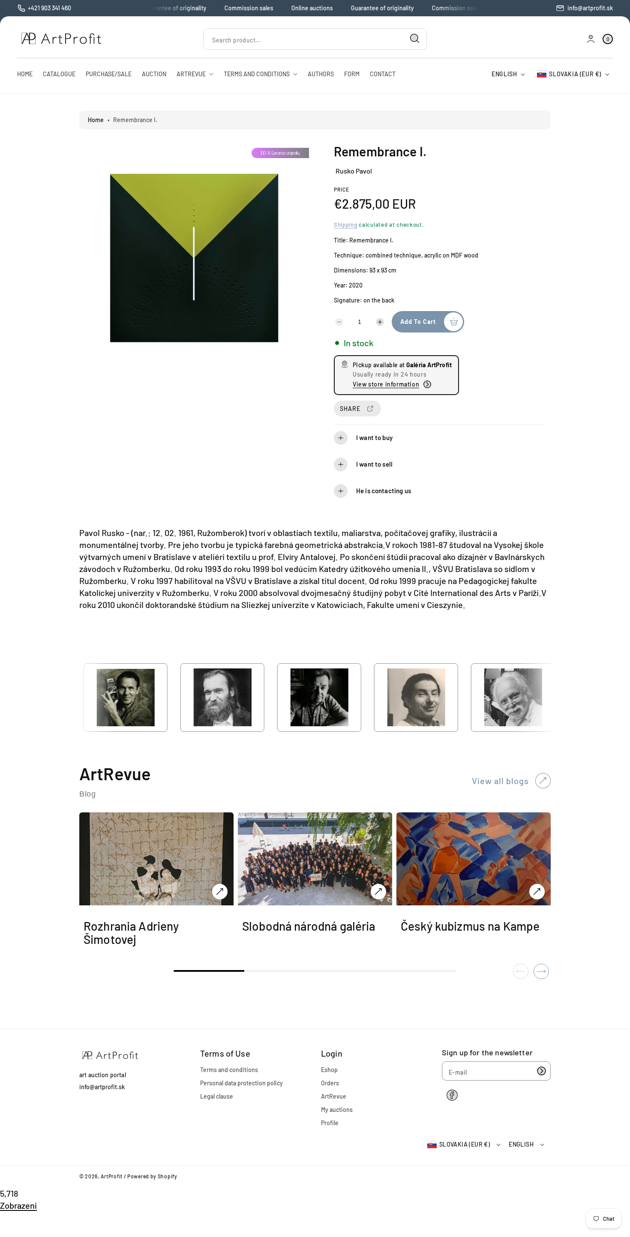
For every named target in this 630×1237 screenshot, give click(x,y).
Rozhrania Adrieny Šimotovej (131, 933)
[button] (440, 438)
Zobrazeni (18, 1205)
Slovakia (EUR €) (575, 74)
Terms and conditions (229, 1069)
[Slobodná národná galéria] (378, 891)
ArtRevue (333, 1096)
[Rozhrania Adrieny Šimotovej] (220, 891)
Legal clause (216, 1096)
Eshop (329, 1069)
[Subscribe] (541, 1071)
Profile (330, 1122)
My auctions (337, 1109)
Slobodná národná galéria (308, 926)
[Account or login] (590, 38)
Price (341, 189)
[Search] (414, 38)
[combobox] (315, 38)
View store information (386, 384)
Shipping (345, 224)
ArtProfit (112, 1176)
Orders (330, 1083)
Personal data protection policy (241, 1083)
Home (96, 119)
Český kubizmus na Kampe (470, 926)
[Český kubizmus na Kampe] (537, 891)
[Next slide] (541, 971)
